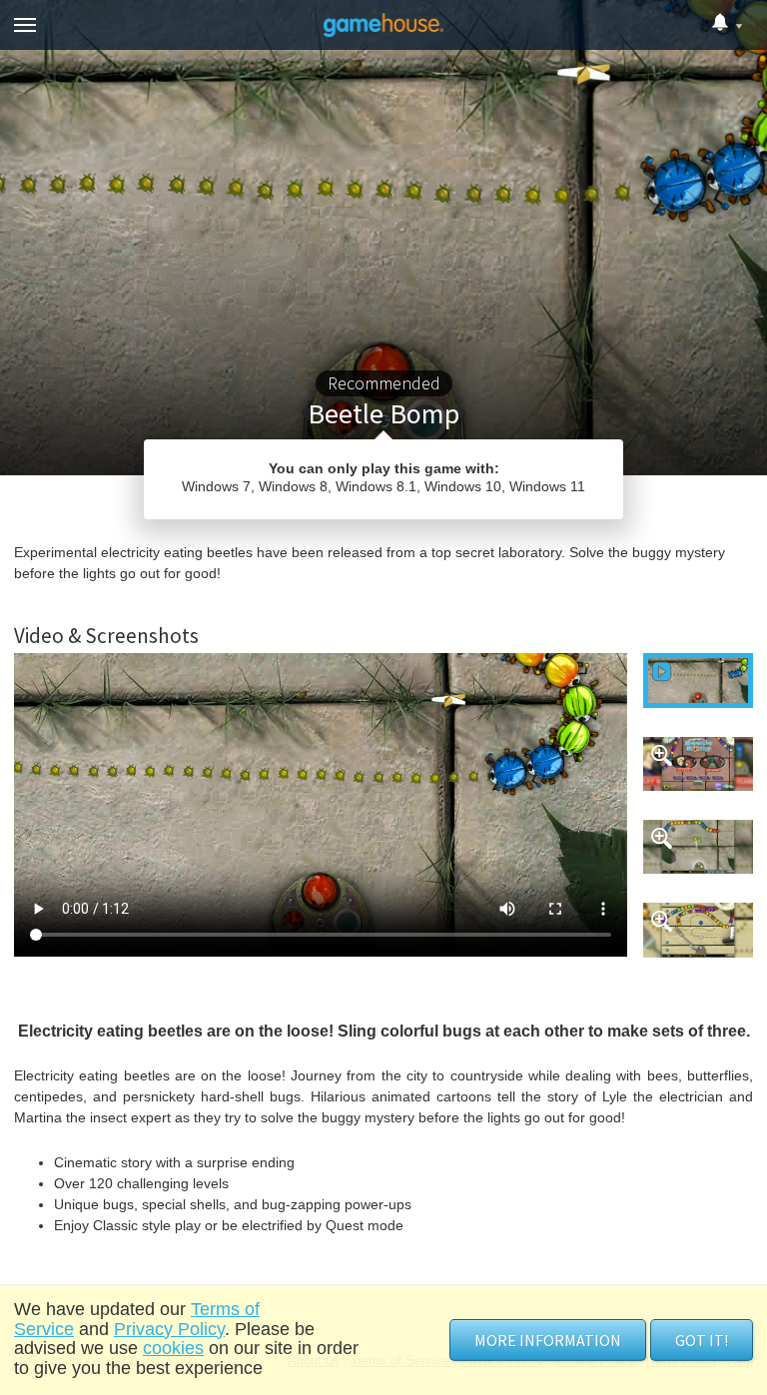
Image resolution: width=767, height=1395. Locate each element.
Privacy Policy (169, 1329)
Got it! (701, 1340)
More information (547, 1340)
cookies (173, 1348)
